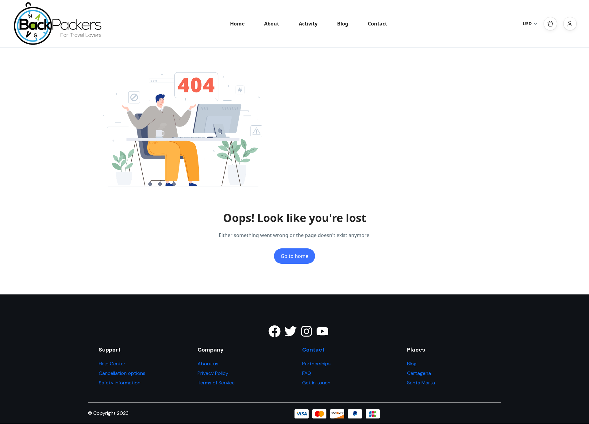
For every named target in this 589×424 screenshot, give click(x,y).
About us (208, 363)
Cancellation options (122, 373)
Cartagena (419, 373)
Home (237, 23)
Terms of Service (216, 382)
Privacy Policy (213, 373)
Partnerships (316, 363)
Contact (377, 23)
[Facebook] (274, 331)
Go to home (294, 256)
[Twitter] (290, 331)
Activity (308, 23)
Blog (342, 23)
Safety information (120, 382)
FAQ (306, 373)
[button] (550, 23)
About (271, 23)
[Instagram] (306, 331)
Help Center (112, 363)
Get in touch (316, 382)
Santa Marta (421, 382)
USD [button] (527, 23)
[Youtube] (322, 331)
